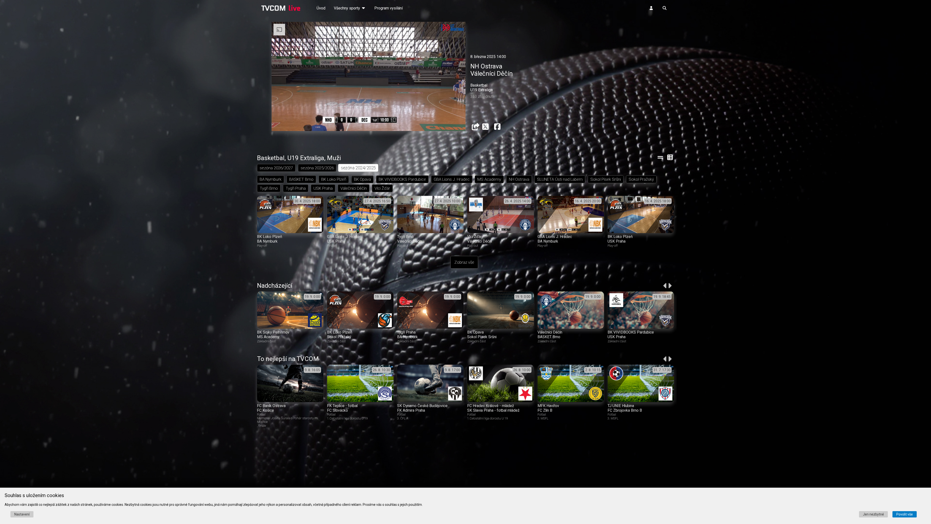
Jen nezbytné (873, 514)
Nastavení (22, 514)
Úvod (321, 8)
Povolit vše (904, 514)
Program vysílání (388, 8)
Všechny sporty (347, 8)
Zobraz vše (464, 262)
